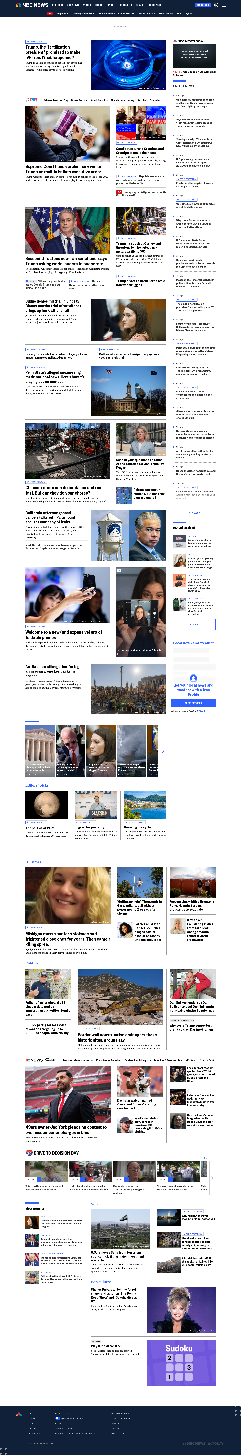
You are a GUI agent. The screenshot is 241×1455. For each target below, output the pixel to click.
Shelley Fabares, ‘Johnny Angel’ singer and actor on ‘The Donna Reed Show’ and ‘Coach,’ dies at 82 (114, 1295)
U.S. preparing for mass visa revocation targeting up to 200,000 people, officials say (193, 162)
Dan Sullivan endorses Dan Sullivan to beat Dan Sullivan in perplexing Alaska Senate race (192, 1006)
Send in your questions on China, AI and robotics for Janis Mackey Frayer (140, 463)
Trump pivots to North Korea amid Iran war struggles (140, 282)
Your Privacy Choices (71, 1418)
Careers (32, 1428)
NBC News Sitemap (120, 1413)
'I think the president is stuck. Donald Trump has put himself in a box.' (45, 284)
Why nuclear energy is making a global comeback (198, 1217)
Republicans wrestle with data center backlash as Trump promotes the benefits (140, 179)
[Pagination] (204, 1158)
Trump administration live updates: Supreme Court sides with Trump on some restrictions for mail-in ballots (61, 1260)
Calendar (155, 100)
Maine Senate (79, 100)
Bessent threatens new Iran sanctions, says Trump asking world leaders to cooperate (66, 261)
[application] (67, 230)
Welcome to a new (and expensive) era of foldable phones (63, 634)
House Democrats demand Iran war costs (86, 284)
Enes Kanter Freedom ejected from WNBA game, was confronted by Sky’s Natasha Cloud (201, 1074)
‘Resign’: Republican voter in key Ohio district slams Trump (176, 1187)
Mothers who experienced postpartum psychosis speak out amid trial (129, 355)
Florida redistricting (122, 100)
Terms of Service (63, 1428)
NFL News (191, 1060)
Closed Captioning (120, 1418)
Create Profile (193, 703)
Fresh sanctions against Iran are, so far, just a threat (195, 184)
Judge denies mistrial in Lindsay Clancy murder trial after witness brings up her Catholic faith (53, 305)
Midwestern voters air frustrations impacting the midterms (128, 1189)
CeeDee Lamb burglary (137, 1060)
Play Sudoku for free (106, 1345)
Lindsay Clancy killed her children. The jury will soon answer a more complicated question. (56, 355)
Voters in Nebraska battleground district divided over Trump (44, 1187)
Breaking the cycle (137, 827)
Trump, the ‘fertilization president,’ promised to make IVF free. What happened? (52, 52)
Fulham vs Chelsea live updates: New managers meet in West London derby (201, 1100)
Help (31, 1423)
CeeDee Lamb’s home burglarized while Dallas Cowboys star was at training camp (200, 1120)
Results (141, 100)
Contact (32, 1418)
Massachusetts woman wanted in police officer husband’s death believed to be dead (195, 283)
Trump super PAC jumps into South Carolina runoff (141, 193)
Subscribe (116, 1423)
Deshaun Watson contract (78, 1060)
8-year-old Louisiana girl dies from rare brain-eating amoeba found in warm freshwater (194, 123)
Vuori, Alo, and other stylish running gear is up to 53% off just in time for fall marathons (200, 608)
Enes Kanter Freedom (108, 1060)
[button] (99, 5)
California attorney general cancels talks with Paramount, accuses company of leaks (50, 517)
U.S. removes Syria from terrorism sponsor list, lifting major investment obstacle (193, 243)
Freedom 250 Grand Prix (168, 1060)
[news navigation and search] (224, 5)
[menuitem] (57, 5)
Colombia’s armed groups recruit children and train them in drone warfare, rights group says (195, 103)
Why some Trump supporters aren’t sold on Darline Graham (191, 1027)
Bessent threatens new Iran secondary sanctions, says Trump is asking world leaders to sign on (195, 434)
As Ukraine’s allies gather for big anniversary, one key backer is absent (52, 671)
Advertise (116, 1428)
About (31, 1413)
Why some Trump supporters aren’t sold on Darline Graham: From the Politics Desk (193, 223)
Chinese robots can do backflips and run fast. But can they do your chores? (63, 490)
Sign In (202, 711)
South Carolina (99, 100)
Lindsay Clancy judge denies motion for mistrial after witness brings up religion (61, 1223)
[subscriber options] (216, 5)
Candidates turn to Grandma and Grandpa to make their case (140, 150)
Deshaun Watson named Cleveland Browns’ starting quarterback (196, 472)
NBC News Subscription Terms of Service (75, 1433)
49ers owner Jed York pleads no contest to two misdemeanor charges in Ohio (195, 414)
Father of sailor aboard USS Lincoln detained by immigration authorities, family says (47, 1008)
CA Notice (60, 1423)
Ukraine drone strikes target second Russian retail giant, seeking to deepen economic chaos (197, 1243)
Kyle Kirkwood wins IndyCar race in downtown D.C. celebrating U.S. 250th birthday (148, 1124)
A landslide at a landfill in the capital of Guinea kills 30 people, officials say (197, 1261)
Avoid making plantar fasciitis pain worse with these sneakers (200, 542)
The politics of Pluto (40, 828)
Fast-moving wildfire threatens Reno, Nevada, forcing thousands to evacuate (192, 905)
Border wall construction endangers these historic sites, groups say (194, 395)
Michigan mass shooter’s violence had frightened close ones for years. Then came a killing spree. (68, 938)
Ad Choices (34, 1433)
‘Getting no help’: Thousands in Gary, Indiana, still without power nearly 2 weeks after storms (195, 142)
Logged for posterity (89, 827)
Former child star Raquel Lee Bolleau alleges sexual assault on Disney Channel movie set (195, 327)
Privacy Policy (62, 1413)
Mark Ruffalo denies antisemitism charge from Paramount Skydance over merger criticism (53, 546)
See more (194, 513)
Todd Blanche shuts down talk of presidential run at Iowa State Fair (88, 1187)
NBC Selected (117, 1433)
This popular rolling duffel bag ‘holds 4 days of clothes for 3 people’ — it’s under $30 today (200, 584)
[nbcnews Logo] (19, 1414)
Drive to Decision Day (55, 100)
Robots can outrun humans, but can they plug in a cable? (149, 493)
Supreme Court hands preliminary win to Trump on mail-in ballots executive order (63, 169)
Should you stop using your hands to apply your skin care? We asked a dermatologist (201, 563)
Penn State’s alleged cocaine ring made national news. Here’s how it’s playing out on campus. (54, 377)
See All (194, 624)
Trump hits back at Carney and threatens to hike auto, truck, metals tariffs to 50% (138, 247)
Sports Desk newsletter (214, 1060)
